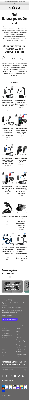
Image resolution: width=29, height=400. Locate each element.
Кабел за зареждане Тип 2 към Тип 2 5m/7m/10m (21, 160)
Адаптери (18, 337)
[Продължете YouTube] (15, 376)
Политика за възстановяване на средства (7, 335)
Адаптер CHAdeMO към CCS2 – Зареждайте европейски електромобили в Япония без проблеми (21, 221)
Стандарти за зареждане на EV (21, 346)
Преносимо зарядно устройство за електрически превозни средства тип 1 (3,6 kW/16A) (8, 132)
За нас (3, 349)
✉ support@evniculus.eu (9, 315)
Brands (18, 331)
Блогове (18, 328)
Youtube (4, 352)
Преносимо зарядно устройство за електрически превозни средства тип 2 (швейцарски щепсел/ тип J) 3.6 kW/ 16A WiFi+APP (21, 253)
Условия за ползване (5, 346)
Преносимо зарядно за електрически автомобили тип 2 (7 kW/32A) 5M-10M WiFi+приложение (8, 251)
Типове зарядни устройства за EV (21, 341)
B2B (3, 355)
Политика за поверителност (6, 329)
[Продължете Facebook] (3, 376)
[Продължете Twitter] (7, 376)
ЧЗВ (17, 334)
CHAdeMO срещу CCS (21, 355)
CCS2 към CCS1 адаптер (20, 350)
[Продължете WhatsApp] (23, 376)
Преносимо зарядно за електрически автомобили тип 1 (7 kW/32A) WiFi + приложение (21, 190)
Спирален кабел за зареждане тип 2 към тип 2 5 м (8, 218)
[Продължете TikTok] (19, 376)
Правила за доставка (5, 341)
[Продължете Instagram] (11, 376)
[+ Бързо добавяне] (12, 96)
